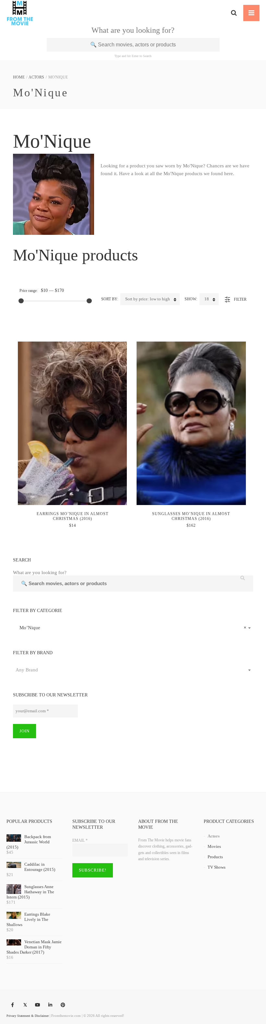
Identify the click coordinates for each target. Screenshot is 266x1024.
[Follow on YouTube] (37, 1005)
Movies (214, 846)
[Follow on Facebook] (12, 1005)
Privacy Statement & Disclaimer (27, 1016)
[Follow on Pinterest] (63, 1005)
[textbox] (133, 669)
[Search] (234, 13)
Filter (240, 299)
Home (19, 77)
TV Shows (216, 867)
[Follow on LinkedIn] (50, 1005)
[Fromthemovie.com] (19, 13)
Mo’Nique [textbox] (131, 627)
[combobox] (133, 627)
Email (80, 840)
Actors (36, 77)
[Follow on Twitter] (25, 1005)
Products (215, 856)
